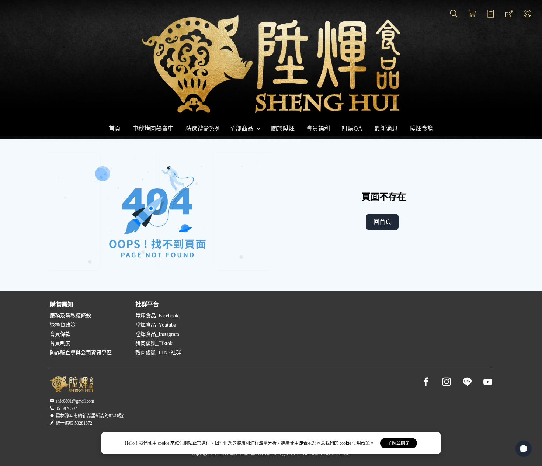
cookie (164, 443)
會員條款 (60, 334)
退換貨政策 (63, 325)
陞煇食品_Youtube (155, 325)
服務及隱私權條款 (70, 316)
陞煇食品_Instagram (157, 334)
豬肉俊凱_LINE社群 (158, 352)
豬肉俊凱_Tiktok (154, 343)
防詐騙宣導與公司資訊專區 (81, 352)
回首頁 (382, 222)
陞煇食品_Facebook (156, 316)
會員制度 (60, 343)
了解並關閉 (399, 443)
